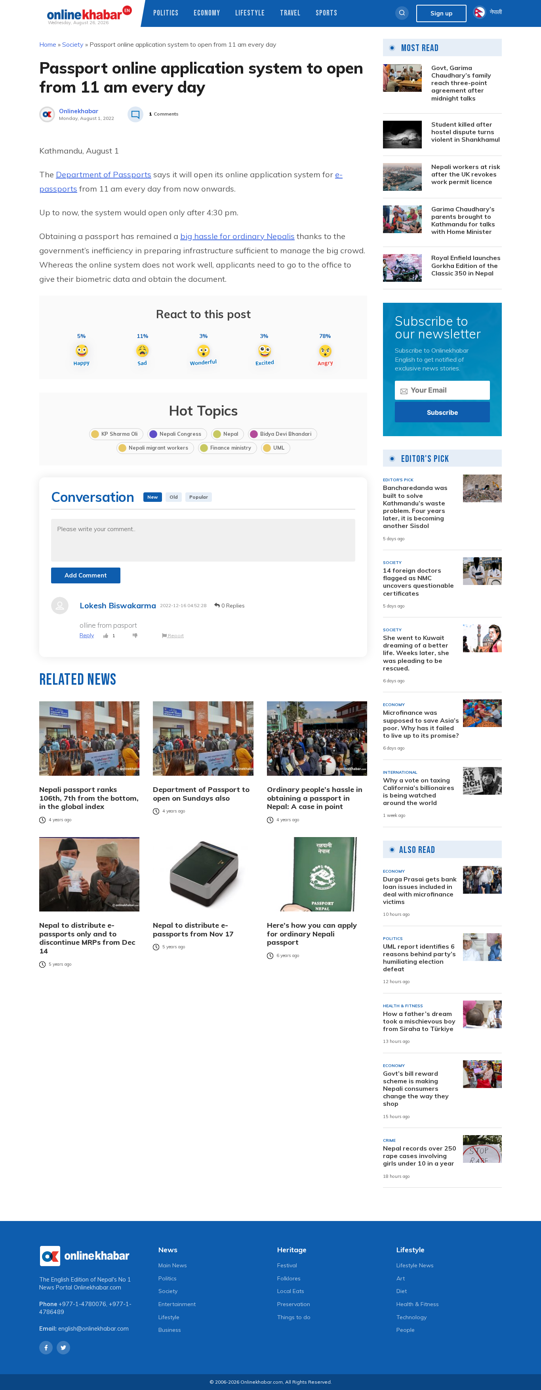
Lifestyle (250, 13)
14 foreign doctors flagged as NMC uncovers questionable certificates (418, 582)
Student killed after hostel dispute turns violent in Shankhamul (465, 132)
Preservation (293, 1304)
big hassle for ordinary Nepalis (237, 236)
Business (169, 1329)
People (405, 1329)
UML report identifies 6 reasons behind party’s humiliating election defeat (419, 958)
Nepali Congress (180, 434)
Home (47, 44)
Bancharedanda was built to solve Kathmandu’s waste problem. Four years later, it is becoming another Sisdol (415, 507)
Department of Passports (103, 174)
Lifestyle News (415, 1265)
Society (73, 44)
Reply (87, 635)
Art (400, 1278)
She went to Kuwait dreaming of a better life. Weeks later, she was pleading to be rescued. (416, 653)
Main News (172, 1265)
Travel (290, 13)
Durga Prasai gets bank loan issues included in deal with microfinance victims (420, 890)
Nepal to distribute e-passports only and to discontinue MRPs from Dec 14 (87, 938)
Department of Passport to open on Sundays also (201, 793)
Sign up (441, 13)
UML (278, 447)
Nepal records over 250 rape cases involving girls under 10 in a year (419, 1156)
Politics (166, 13)
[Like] (105, 635)
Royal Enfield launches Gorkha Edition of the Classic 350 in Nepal (466, 265)
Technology (411, 1317)
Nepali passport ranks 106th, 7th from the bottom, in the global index (89, 798)
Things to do (294, 1317)
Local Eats (290, 1291)
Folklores (289, 1278)
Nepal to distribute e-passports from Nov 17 (193, 929)
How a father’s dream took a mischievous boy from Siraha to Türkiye (419, 1021)
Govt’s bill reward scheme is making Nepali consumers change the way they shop (416, 1089)
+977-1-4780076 (82, 1304)
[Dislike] (135, 635)
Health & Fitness (417, 1304)
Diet (401, 1291)
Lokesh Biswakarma (118, 605)
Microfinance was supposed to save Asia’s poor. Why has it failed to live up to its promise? (421, 724)
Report (175, 635)
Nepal (230, 434)
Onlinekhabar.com (97, 1287)
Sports (326, 13)
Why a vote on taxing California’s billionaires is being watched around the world (418, 792)
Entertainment (177, 1304)
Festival (287, 1265)
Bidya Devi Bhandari (285, 434)
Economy (207, 13)
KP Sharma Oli (119, 434)
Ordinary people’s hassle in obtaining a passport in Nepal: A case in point (314, 798)
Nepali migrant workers (158, 447)
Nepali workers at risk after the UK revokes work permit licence (465, 174)
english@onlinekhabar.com (93, 1328)
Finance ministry (230, 447)
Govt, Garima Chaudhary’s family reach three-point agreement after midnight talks (461, 83)
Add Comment (86, 575)
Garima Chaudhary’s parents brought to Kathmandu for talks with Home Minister (463, 220)
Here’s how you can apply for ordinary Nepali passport (312, 934)
